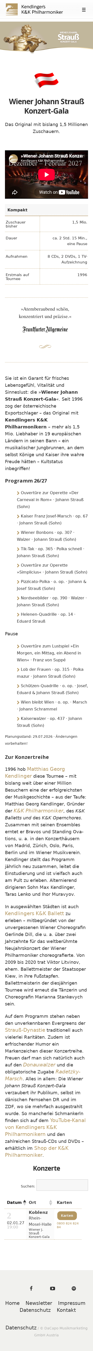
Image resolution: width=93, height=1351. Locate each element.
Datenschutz (35, 1310)
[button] (23, 1203)
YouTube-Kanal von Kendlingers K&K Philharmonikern (45, 1127)
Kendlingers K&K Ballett (34, 913)
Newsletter (39, 1303)
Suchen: (28, 1186)
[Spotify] (74, 1288)
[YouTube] (53, 1288)
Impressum (71, 1303)
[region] (46, 38)
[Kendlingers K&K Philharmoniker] (39, 9)
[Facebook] (31, 1288)
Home (12, 1303)
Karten (67, 1215)
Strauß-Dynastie (25, 1030)
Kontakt (66, 1310)
